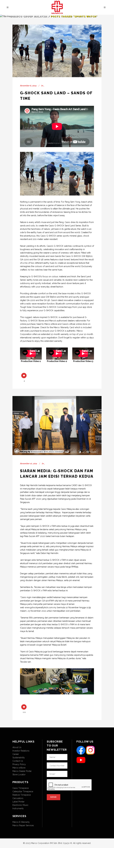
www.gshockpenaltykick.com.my (40, 607)
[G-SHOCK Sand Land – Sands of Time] (57, 51)
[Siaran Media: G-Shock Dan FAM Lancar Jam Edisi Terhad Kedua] (57, 425)
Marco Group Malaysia (29, 16)
